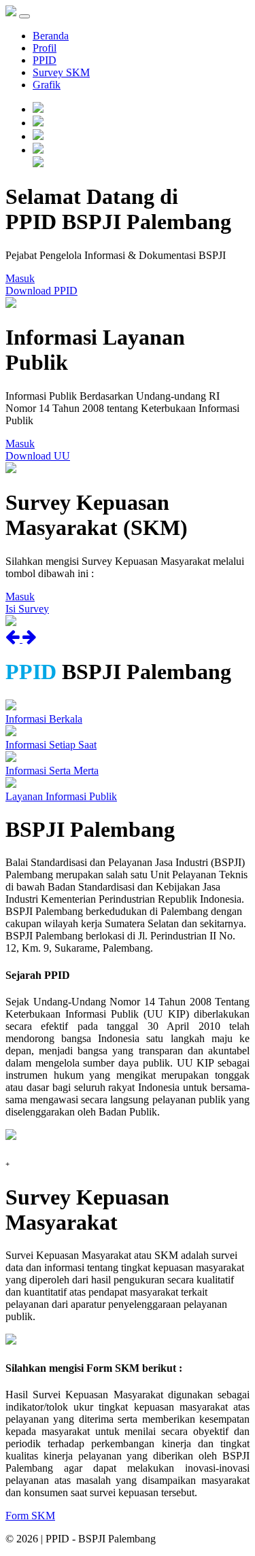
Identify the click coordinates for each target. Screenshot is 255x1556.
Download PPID (41, 290)
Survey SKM (61, 72)
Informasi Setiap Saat (51, 744)
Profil (44, 48)
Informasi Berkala (43, 719)
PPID (44, 60)
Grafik (47, 84)
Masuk (20, 278)
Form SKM (30, 1515)
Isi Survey (27, 609)
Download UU (37, 456)
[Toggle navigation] (24, 16)
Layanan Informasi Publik (61, 796)
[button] (13, 638)
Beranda (51, 35)
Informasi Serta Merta (52, 770)
